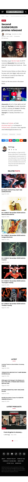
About (3, 458)
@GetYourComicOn (7, 125)
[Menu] (3, 12)
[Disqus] (14, 333)
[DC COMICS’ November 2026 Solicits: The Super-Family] (14, 272)
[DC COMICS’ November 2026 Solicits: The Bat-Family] (14, 295)
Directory (21, 461)
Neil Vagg (8, 34)
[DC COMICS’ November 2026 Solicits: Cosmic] (14, 249)
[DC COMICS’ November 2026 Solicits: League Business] (14, 226)
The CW (19, 134)
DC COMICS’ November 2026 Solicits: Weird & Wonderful (14, 213)
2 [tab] (12, 441)
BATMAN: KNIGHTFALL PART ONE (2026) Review (12, 191)
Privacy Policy (11, 458)
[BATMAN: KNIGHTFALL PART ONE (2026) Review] (14, 181)
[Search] (25, 12)
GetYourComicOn (6, 127)
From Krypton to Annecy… (13, 432)
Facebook (10, 123)
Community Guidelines (9, 461)
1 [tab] (11, 441)
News (3, 20)
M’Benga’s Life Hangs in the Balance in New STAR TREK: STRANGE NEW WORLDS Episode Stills (13, 381)
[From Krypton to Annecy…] (14, 420)
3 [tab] (14, 441)
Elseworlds (12, 134)
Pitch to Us (10, 463)
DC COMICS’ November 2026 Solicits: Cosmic (14, 259)
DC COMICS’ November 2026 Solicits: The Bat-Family (14, 304)
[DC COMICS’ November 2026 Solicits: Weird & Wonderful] (14, 204)
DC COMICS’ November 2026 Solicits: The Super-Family (14, 282)
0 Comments (17, 36)
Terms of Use (21, 458)
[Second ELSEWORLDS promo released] (14, 49)
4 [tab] (15, 441)
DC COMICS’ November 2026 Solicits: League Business (14, 236)
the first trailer (16, 61)
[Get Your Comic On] (15, 11)
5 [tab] (17, 441)
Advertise (18, 463)
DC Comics (5, 134)
